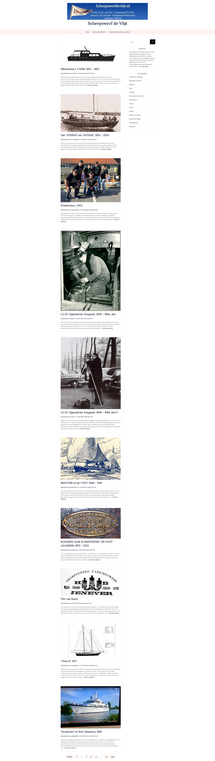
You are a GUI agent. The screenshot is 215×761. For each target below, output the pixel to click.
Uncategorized (133, 123)
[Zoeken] (152, 41)
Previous (69, 757)
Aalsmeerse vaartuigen (136, 77)
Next (112, 757)
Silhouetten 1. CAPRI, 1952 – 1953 (80, 69)
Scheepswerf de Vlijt (107, 23)
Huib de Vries (90, 73)
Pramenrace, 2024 (71, 205)
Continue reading (91, 85)
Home (87, 32)
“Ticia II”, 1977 (69, 661)
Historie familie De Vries (136, 96)
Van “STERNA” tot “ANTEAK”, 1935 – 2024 (85, 135)
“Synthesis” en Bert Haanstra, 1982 (84, 731)
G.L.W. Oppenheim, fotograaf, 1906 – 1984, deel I (89, 412)
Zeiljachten (132, 126)
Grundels (131, 92)
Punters (131, 107)
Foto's (131, 88)
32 (106, 757)
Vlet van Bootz (69, 599)
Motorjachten (133, 100)
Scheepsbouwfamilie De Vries (119, 32)
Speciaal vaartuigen (135, 119)
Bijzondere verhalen (135, 81)
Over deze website (99, 32)
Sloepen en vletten (134, 115)
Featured (131, 84)
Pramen (131, 103)
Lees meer (145, 66)
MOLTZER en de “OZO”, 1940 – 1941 (81, 482)
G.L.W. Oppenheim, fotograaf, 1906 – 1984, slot (88, 314)
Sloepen (131, 111)
